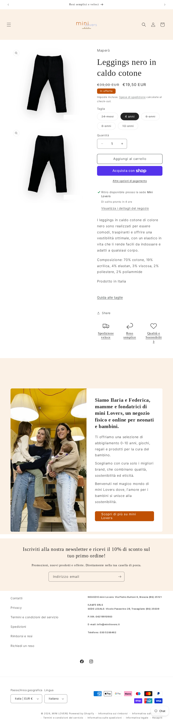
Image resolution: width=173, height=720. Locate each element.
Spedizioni (18, 626)
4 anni (130, 116)
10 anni (130, 127)
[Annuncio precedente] (8, 4)
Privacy (16, 607)
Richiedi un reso (22, 646)
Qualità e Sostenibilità (154, 337)
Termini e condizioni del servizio (34, 617)
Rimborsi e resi (21, 636)
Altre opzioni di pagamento (130, 180)
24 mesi (109, 117)
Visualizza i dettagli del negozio (125, 208)
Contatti (17, 598)
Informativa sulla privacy (147, 713)
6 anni (153, 117)
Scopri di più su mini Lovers (118, 516)
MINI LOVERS (60, 713)
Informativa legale (137, 717)
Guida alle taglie (110, 297)
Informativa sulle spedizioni (105, 717)
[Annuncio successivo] (164, 4)
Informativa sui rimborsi (113, 713)
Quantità (103, 135)
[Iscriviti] (119, 577)
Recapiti (157, 717)
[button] (9, 24)
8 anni (108, 127)
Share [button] (106, 313)
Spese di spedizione (132, 97)
